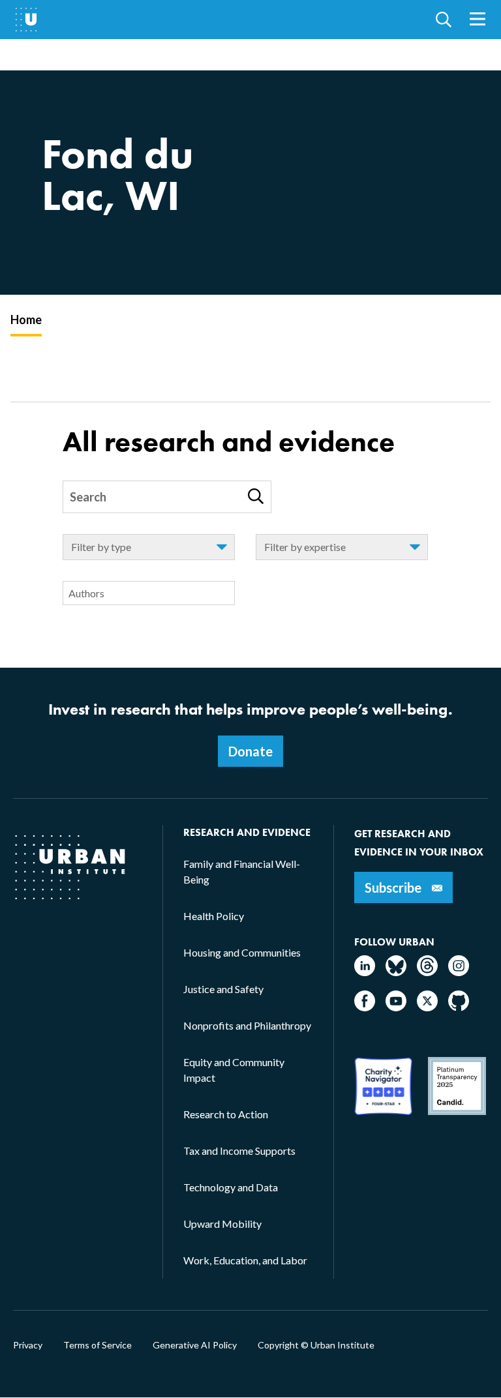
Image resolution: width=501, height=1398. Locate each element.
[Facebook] (364, 1007)
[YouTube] (396, 1007)
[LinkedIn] (364, 972)
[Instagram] (458, 972)
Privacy (27, 1345)
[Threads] (427, 972)
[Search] (256, 496)
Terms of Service (97, 1345)
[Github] (458, 1007)
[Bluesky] (396, 972)
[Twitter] (427, 1007)
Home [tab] (26, 319)
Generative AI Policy (195, 1345)
